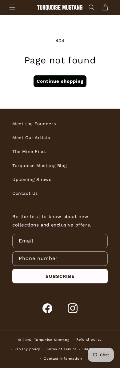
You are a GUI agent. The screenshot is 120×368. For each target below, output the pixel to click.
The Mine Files (29, 151)
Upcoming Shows (31, 179)
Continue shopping (60, 81)
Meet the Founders (34, 123)
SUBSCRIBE (60, 276)
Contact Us (25, 193)
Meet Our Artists (31, 137)
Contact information (63, 359)
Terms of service (61, 349)
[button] (12, 7)
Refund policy (89, 340)
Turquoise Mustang (52, 340)
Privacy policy (27, 349)
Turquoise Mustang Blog (39, 165)
